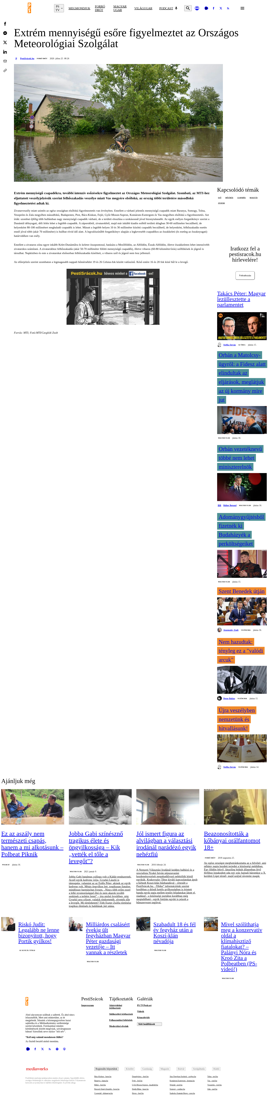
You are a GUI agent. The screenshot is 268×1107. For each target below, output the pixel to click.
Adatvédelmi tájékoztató (115, 1006)
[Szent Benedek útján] (242, 611)
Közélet (130, 1069)
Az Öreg (242, 345)
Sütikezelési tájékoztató (121, 1014)
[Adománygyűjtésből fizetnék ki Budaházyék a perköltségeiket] (242, 564)
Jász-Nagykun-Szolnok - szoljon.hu (183, 1076)
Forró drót (100, 8)
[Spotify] (57, 1049)
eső (219, 198)
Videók (140, 1011)
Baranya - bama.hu (101, 1081)
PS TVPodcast (144, 1005)
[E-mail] (5, 61)
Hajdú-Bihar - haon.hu (140, 1089)
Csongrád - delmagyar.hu (103, 1093)
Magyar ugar (120, 8)
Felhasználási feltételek (120, 1020)
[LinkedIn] (5, 52)
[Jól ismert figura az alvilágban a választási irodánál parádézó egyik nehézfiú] (167, 807)
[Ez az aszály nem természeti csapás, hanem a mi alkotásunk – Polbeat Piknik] (32, 807)
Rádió (216, 1069)
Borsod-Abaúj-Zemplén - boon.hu (106, 1089)
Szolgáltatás (199, 1069)
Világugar (143, 8)
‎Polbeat (6, 865)
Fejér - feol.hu (137, 1081)
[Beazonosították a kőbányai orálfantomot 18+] (235, 807)
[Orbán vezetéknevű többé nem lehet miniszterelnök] (242, 487)
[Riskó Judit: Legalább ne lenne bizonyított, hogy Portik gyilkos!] (8, 924)
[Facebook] (213, 8)
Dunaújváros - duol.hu (140, 1076)
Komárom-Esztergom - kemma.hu (182, 1081)
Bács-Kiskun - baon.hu (102, 1076)
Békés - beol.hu (100, 1085)
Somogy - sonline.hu (177, 1089)
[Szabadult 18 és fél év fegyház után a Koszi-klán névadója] (143, 924)
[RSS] (228, 8)
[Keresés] (188, 8)
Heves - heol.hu (138, 1093)
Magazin (165, 1069)
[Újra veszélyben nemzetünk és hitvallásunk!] (242, 748)
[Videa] (206, 8)
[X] (220, 8)
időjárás (229, 198)
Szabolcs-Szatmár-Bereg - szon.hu (182, 1093)
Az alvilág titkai (27, 950)
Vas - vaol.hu (212, 1081)
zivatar (221, 203)
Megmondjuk (79, 8)
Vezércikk (246, 630)
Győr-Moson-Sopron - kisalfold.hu (145, 1085)
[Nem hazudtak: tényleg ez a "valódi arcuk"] (242, 680)
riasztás (254, 198)
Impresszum (87, 1005)
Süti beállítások (146, 1024)
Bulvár (181, 1069)
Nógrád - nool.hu (176, 1085)
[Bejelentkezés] (197, 8)
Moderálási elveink (118, 1026)
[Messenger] (5, 33)
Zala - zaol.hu (212, 1089)
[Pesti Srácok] (38, 8)
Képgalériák (143, 1017)
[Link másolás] (5, 70)
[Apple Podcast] (64, 1049)
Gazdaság (147, 1069)
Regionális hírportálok (106, 1069)
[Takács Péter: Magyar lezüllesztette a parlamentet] (242, 326)
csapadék (241, 198)
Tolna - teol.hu (212, 1076)
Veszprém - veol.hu (214, 1085)
